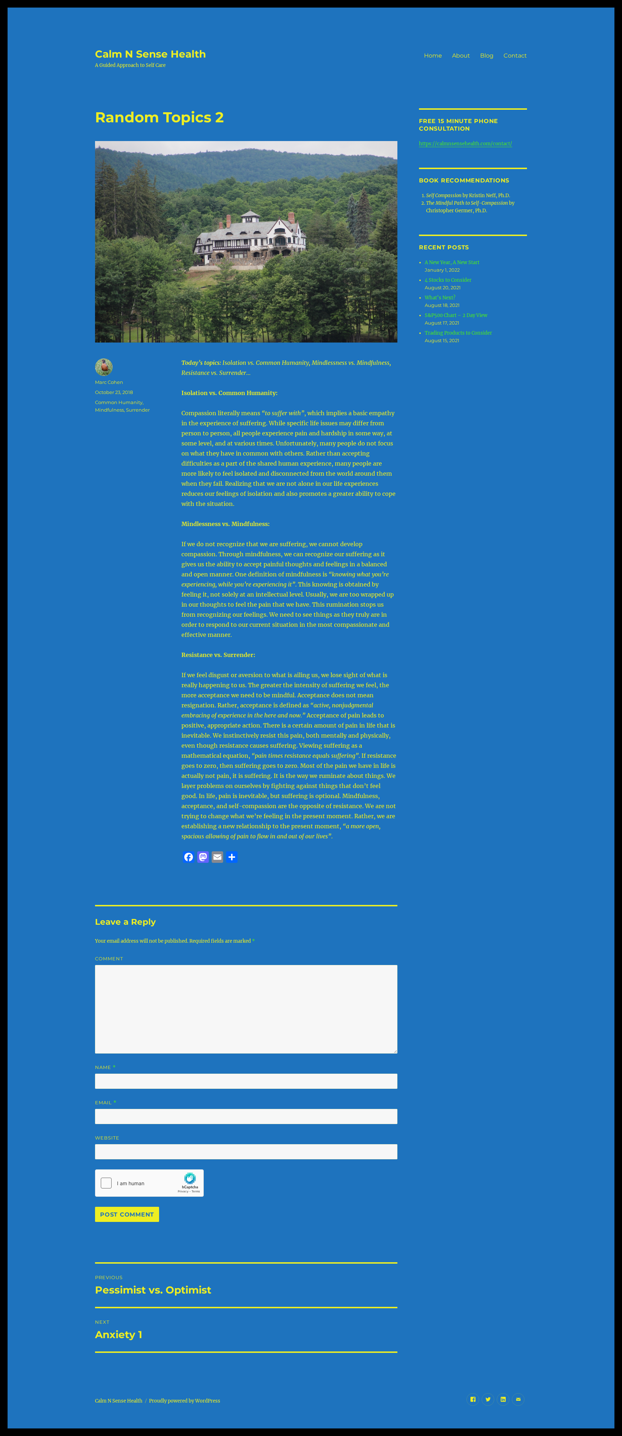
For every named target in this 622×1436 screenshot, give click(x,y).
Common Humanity (119, 402)
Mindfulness (109, 410)
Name (105, 1067)
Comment (109, 958)
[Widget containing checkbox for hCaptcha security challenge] (149, 1183)
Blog (486, 55)
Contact (515, 55)
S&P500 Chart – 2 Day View (456, 315)
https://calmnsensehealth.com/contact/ (465, 144)
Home (433, 55)
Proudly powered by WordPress (184, 1401)
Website (107, 1138)
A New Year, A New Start (452, 262)
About (461, 55)
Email (106, 1103)
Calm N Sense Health (150, 54)
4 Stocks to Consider (448, 280)
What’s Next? (440, 298)
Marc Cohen (109, 382)
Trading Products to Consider (458, 333)
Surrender (138, 410)
